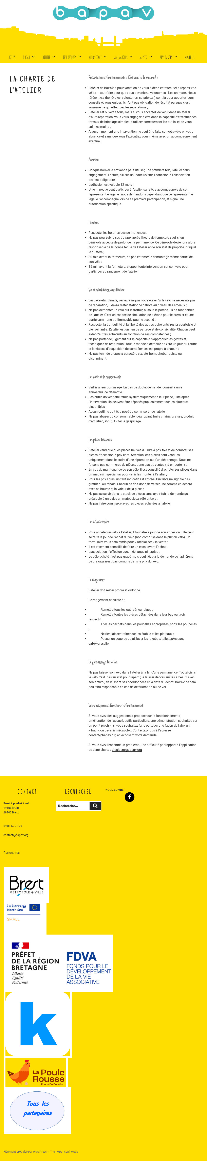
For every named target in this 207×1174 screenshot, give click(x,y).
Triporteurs (69, 56)
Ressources (166, 56)
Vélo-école (95, 56)
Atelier (46, 56)
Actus (11, 56)
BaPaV (26, 56)
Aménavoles (121, 56)
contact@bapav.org (102, 735)
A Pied (143, 56)
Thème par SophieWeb (64, 1151)
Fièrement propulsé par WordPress (25, 1151)
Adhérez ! (190, 56)
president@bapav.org (127, 750)
